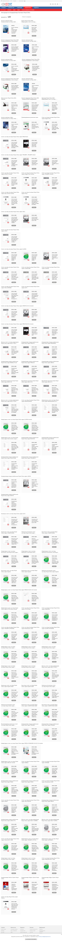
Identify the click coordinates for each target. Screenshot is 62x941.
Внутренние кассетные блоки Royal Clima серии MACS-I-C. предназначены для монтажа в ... (55, 390)
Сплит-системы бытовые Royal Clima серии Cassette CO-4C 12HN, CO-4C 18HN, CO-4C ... (55, 276)
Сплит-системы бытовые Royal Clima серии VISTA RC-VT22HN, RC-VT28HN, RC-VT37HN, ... (14, 239)
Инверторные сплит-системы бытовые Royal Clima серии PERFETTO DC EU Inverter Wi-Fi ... (14, 867)
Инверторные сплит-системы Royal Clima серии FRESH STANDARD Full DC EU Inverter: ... (14, 751)
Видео (12, 932)
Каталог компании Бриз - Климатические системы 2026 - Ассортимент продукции (14, 30)
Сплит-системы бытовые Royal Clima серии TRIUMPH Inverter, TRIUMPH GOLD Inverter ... (55, 182)
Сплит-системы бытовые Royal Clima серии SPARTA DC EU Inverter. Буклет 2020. (34, 314)
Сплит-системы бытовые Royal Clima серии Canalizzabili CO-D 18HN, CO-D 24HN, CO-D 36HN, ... (35, 276)
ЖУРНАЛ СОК (11, 7)
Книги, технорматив (14, 930)
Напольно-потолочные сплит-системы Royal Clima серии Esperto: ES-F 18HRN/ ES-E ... (55, 580)
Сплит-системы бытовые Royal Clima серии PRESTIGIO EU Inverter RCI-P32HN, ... (14, 332)
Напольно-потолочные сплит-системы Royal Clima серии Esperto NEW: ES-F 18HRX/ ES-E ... (55, 694)
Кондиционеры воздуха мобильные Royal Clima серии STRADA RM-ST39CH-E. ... (55, 733)
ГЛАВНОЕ (3, 7)
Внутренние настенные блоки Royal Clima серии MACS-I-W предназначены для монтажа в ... (35, 390)
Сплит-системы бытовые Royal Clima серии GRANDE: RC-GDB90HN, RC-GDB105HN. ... (55, 771)
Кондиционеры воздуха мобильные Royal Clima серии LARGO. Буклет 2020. (35, 484)
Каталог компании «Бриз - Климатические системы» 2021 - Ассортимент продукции (14, 127)
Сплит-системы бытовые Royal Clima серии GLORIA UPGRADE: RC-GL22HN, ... (55, 636)
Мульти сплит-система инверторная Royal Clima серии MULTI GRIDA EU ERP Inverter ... (55, 829)
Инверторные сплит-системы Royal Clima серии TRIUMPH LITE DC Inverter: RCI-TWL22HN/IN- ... (35, 848)
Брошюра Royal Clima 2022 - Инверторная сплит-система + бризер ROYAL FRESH (55, 107)
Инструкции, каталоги (14, 929)
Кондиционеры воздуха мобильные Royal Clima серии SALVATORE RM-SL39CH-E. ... (14, 466)
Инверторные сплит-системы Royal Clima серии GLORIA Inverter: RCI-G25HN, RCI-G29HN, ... (14, 427)
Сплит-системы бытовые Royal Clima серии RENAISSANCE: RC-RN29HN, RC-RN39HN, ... (35, 409)
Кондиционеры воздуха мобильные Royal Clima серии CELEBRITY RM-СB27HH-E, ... (35, 466)
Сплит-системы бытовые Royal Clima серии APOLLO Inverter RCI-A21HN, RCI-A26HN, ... (14, 182)
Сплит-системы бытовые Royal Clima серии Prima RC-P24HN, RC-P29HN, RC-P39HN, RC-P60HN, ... (35, 201)
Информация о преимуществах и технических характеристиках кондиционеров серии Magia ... (55, 887)
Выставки (2, 932)
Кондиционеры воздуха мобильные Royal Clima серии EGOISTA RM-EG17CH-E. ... (35, 447)
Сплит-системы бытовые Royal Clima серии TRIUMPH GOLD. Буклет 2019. (35, 162)
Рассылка (31, 932)
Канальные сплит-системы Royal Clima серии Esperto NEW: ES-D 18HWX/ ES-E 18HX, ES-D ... (14, 694)
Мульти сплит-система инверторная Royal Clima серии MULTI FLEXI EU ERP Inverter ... (55, 675)
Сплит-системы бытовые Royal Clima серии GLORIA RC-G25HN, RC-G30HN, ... (14, 257)
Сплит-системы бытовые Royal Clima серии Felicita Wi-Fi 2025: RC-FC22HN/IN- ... (14, 847)
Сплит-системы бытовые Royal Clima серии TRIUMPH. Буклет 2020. (55, 162)
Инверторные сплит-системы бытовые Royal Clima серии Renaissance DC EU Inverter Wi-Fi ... (35, 867)
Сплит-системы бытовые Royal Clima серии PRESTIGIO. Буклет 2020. (34, 144)
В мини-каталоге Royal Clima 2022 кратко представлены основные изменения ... (14, 107)
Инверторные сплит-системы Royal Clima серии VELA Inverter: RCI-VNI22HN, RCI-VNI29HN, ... (14, 447)
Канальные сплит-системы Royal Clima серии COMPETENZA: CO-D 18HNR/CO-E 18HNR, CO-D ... (14, 541)
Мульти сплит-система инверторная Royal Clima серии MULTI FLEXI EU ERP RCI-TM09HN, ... (14, 409)
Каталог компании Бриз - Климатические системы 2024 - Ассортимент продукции (35, 49)
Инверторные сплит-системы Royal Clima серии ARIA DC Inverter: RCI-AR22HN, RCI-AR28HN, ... (14, 771)
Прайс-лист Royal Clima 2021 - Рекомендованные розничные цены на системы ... (35, 126)
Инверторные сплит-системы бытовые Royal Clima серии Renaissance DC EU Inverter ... (14, 656)
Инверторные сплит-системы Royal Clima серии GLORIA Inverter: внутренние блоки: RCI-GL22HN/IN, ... (35, 427)
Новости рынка (3, 929)
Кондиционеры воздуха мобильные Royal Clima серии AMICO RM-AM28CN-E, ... (55, 371)
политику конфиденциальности (44, 936)
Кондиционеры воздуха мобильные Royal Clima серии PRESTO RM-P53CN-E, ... (35, 351)
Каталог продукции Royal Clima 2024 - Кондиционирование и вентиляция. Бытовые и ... (36, 68)
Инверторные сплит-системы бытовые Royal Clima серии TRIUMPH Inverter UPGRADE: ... (55, 656)
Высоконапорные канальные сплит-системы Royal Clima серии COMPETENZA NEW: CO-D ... (14, 733)
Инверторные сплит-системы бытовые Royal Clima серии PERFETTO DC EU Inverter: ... (14, 675)
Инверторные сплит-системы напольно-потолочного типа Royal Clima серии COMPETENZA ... (55, 560)
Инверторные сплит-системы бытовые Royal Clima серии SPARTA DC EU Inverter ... (34, 656)
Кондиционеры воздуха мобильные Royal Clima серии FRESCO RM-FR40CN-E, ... (35, 371)
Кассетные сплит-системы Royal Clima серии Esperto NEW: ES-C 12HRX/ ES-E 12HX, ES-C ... (35, 694)
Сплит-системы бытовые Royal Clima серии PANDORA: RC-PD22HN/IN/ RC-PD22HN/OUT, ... (55, 617)
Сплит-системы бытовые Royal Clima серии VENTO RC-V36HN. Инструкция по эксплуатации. (14, 276)
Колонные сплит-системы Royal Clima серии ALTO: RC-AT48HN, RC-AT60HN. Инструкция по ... (14, 522)
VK (52, 4)
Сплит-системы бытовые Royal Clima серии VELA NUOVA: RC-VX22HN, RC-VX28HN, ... (35, 809)
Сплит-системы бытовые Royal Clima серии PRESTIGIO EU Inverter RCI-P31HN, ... (55, 332)
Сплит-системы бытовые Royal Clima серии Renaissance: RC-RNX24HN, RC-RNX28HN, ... (35, 636)
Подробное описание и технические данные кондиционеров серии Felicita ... (14, 887)
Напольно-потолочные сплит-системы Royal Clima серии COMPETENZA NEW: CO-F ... (14, 714)
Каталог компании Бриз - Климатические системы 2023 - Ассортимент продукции (35, 88)
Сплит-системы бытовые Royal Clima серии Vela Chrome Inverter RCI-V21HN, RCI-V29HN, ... (14, 201)
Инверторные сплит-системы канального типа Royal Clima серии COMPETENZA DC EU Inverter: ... (35, 560)
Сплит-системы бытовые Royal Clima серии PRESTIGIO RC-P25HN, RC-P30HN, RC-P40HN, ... (14, 145)
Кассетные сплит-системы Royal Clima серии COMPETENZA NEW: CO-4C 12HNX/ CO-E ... (55, 714)
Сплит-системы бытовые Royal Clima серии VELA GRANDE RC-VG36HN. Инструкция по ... (14, 296)
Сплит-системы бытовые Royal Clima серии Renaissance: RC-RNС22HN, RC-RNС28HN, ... (55, 790)
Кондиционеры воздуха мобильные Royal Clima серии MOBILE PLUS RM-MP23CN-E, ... (14, 371)
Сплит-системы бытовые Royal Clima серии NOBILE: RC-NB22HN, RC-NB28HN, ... (34, 771)
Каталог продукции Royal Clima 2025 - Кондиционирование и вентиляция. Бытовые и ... (15, 49)
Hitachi (12, 25)
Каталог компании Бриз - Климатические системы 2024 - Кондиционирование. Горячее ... (15, 68)
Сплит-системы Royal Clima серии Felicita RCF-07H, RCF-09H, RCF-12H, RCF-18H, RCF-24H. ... (14, 906)
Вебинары (2, 930)
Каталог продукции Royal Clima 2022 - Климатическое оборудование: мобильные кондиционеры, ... (35, 107)
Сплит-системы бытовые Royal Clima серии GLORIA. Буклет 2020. (55, 257)
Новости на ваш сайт (23, 932)
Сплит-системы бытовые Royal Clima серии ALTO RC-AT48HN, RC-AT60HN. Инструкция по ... (35, 296)
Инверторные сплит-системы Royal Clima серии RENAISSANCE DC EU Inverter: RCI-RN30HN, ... (55, 409)
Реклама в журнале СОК (33, 929)
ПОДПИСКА (36, 7)
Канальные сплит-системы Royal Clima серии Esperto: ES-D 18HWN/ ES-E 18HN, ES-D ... (35, 580)
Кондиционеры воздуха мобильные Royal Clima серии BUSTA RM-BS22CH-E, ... (55, 447)
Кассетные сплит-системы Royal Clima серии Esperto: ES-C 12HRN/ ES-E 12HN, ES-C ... (14, 580)
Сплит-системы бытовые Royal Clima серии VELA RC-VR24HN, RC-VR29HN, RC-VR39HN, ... (14, 220)
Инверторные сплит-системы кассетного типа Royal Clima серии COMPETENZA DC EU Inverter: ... (14, 560)
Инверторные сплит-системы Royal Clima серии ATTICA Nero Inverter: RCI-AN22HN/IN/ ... (14, 617)
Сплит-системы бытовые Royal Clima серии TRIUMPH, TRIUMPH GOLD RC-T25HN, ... (14, 163)
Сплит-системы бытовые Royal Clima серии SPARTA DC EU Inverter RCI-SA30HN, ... (14, 314)
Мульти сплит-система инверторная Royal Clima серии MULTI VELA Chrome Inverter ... (14, 351)
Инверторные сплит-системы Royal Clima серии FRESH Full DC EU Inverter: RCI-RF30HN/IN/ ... (14, 598)
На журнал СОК (22, 930)
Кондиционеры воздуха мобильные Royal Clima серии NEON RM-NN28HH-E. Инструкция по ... (55, 809)
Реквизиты (41, 929)
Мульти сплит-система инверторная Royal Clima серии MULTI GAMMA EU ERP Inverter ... (35, 829)
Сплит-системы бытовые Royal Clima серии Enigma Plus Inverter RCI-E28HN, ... (34, 182)
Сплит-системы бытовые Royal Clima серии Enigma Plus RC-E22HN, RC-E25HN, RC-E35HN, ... (55, 127)
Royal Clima (34, 25)
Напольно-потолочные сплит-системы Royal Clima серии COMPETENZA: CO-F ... (35, 541)
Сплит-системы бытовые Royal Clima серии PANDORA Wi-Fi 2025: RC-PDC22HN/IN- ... (55, 867)
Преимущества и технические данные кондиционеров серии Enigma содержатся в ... (35, 887)
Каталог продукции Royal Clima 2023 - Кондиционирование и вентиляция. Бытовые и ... (15, 87)
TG (50, 4)
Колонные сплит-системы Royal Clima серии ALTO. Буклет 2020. (35, 521)
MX (57, 4)
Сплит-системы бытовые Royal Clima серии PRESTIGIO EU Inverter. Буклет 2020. (34, 332)
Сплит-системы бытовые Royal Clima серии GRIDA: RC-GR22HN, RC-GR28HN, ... (14, 809)
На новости (22, 929)
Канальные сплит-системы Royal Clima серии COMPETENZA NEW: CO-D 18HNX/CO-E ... (35, 714)
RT (55, 4)
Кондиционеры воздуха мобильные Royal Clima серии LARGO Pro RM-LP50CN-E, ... (14, 829)
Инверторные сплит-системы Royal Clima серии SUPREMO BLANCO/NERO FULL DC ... (55, 848)
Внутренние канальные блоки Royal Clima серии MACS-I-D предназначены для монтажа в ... (14, 390)
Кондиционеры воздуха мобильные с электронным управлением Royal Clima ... (54, 351)
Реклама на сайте (32, 930)
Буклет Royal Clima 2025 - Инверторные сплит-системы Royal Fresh (34, 29)
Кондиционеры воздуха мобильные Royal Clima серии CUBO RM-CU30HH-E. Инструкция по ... (14, 790)
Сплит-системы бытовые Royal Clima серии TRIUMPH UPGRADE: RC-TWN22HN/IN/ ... (14, 636)
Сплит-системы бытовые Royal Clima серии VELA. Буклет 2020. (35, 219)
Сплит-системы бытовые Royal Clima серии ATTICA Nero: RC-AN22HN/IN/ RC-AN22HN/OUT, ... (35, 617)
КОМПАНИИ (19, 7)
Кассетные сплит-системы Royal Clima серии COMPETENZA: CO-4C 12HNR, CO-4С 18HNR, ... (55, 541)
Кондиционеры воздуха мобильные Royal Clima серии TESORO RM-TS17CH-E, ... (35, 733)
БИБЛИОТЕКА (28, 7)
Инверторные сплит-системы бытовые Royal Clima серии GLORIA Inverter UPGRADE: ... (35, 675)
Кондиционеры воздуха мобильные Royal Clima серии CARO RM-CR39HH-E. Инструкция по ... (35, 790)
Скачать (13, 35)
